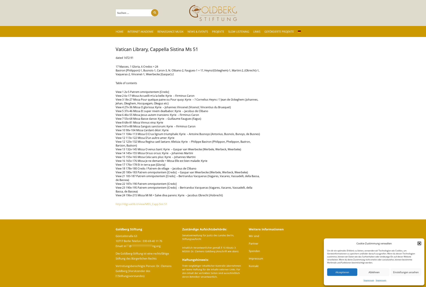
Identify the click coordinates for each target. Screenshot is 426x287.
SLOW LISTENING (238, 31)
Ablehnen (374, 272)
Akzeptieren (342, 272)
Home (119, 31)
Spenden (254, 251)
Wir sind (254, 236)
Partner (253, 243)
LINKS (256, 31)
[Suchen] (154, 12)
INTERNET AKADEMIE (140, 31)
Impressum (369, 280)
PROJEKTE (218, 31)
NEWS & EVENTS (198, 31)
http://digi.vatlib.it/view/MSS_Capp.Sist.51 (141, 204)
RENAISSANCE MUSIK (170, 31)
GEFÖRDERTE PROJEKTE (279, 31)
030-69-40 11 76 (152, 241)
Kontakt (254, 266)
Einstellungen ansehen (406, 272)
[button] (419, 243)
